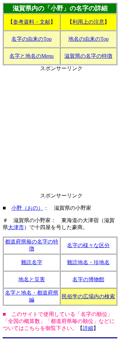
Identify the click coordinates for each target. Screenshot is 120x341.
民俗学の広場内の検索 (88, 296)
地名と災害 (31, 279)
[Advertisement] (60, 132)
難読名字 (31, 262)
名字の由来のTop (31, 39)
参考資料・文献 (31, 22)
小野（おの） (27, 208)
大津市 (16, 227)
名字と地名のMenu (31, 56)
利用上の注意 (88, 22)
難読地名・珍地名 (88, 262)
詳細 (88, 328)
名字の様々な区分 (88, 245)
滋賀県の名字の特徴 (88, 56)
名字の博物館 (88, 279)
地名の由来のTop (88, 39)
